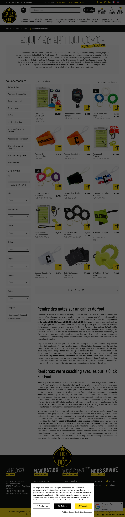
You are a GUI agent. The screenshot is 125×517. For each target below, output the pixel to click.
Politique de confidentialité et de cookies (77, 512)
